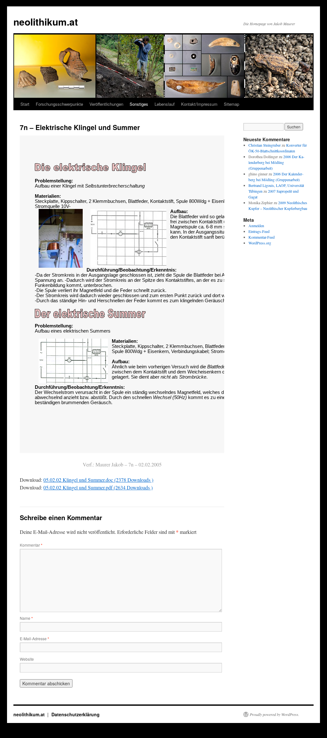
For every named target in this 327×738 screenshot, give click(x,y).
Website (27, 659)
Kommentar (31, 545)
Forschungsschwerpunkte (59, 104)
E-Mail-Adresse (34, 638)
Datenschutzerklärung (75, 714)
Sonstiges (139, 104)
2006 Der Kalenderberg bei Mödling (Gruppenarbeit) (276, 162)
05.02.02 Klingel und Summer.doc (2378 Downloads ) (98, 479)
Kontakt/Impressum (199, 104)
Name (26, 618)
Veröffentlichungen (106, 104)
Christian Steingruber (264, 145)
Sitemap (231, 104)
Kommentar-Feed (261, 237)
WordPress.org (259, 242)
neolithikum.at (45, 21)
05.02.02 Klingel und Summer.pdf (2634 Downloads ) (98, 487)
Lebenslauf (165, 104)
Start (24, 104)
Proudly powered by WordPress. (274, 714)
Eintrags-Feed (259, 231)
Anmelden (256, 225)
